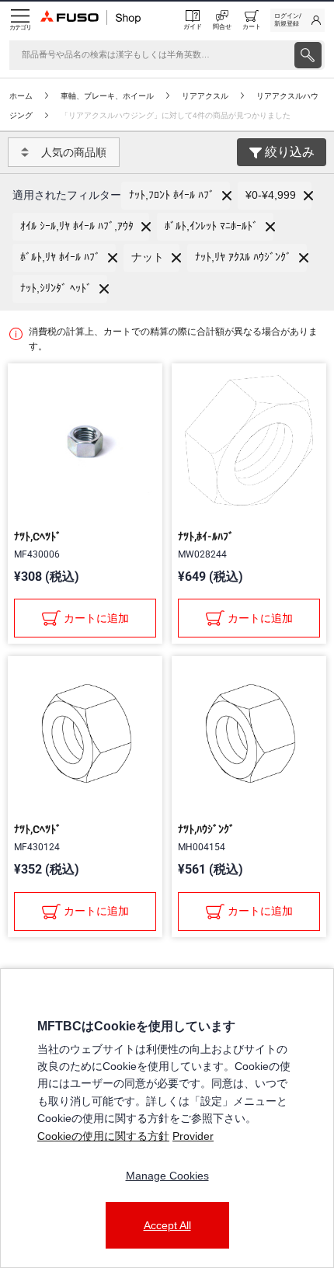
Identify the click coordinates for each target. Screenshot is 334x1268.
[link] (297, 20)
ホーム (21, 96)
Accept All (167, 1225)
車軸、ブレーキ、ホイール (107, 96)
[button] (175, 196)
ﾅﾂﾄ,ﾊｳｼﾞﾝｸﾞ (206, 829)
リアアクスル (205, 96)
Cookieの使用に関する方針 (103, 1136)
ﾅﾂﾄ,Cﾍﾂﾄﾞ (37, 536)
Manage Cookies (167, 1175)
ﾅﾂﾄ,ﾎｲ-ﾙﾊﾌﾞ (206, 536)
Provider (193, 1136)
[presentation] (308, 55)
